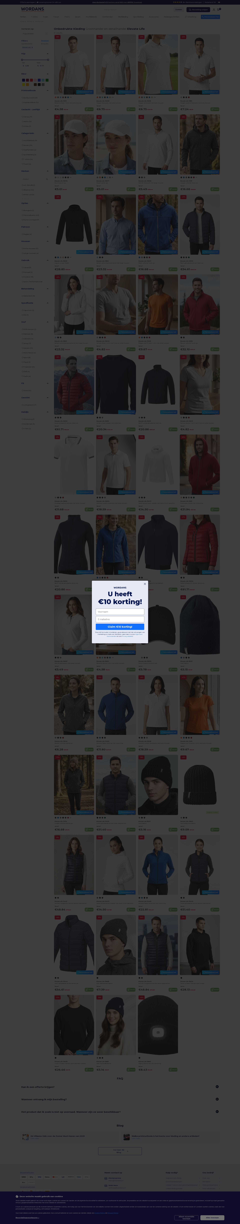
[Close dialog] (145, 584)
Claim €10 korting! (120, 626)
